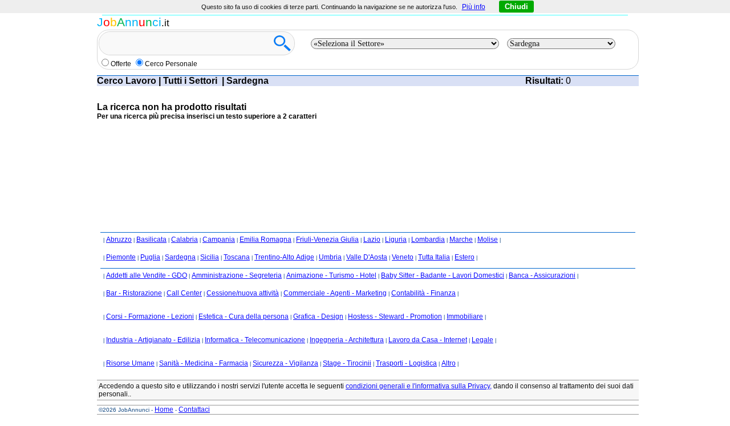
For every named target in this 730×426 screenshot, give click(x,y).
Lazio (371, 240)
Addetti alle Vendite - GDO (146, 275)
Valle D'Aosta (366, 257)
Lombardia (428, 240)
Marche (461, 240)
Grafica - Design (318, 316)
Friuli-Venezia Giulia (327, 240)
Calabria (184, 240)
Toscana (237, 257)
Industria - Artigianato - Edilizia (153, 340)
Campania (218, 240)
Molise (487, 240)
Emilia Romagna (265, 240)
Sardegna (180, 257)
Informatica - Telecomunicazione (255, 340)
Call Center (184, 293)
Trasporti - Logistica (406, 363)
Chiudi (516, 6)
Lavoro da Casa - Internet (427, 340)
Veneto (402, 257)
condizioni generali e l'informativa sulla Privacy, (419, 386)
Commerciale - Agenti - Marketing (335, 293)
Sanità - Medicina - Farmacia (203, 363)
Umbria (330, 257)
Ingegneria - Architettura (347, 340)
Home (164, 409)
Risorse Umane (130, 363)
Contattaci (194, 409)
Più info (473, 7)
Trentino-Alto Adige (284, 257)
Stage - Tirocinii (347, 363)
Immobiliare (465, 316)
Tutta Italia (434, 257)
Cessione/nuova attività (242, 293)
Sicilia (209, 257)
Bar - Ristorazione (134, 293)
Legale (482, 340)
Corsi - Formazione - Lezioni (150, 316)
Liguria (396, 240)
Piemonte (121, 257)
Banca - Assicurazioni (542, 275)
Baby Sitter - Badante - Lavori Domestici (442, 275)
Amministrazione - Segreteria (237, 275)
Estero (464, 257)
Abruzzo (119, 240)
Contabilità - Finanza (423, 293)
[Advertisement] (304, 156)
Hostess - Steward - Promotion (395, 316)
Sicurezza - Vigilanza (285, 363)
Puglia (150, 257)
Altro (448, 363)
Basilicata (151, 240)
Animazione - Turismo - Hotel (331, 275)
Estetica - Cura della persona (243, 316)
